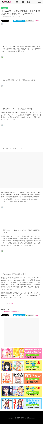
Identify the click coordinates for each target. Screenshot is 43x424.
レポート (19, 16)
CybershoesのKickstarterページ (12, 311)
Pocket (37, 20)
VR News (4, 8)
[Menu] (39, 1)
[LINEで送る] (29, 20)
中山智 (11, 303)
